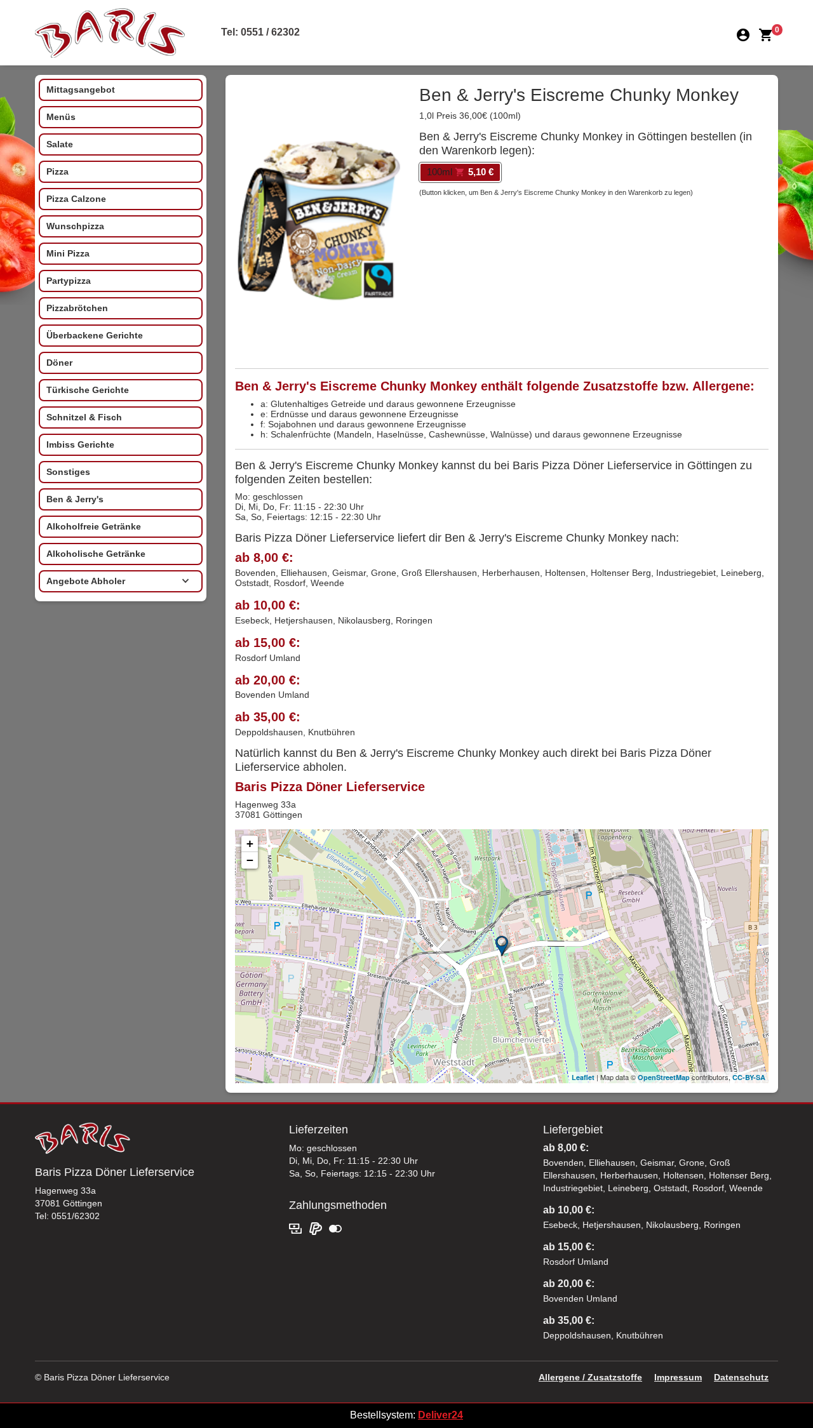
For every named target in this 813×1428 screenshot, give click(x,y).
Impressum (678, 1377)
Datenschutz (741, 1377)
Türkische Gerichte (87, 390)
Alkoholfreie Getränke (93, 526)
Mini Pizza (68, 253)
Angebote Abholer (85, 581)
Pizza (57, 171)
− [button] (249, 860)
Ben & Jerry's (75, 499)
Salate (59, 144)
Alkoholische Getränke (95, 554)
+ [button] (249, 843)
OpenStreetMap (664, 1077)
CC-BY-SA (748, 1077)
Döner (59, 362)
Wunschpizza (75, 226)
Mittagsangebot (80, 89)
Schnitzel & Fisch (84, 417)
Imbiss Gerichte (80, 444)
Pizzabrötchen (77, 308)
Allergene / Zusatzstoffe (590, 1377)
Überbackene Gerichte (94, 335)
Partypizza (68, 281)
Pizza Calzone (76, 199)
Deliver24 (440, 1415)
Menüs (61, 117)
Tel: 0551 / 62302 (260, 32)
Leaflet (583, 1077)
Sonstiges (68, 472)
